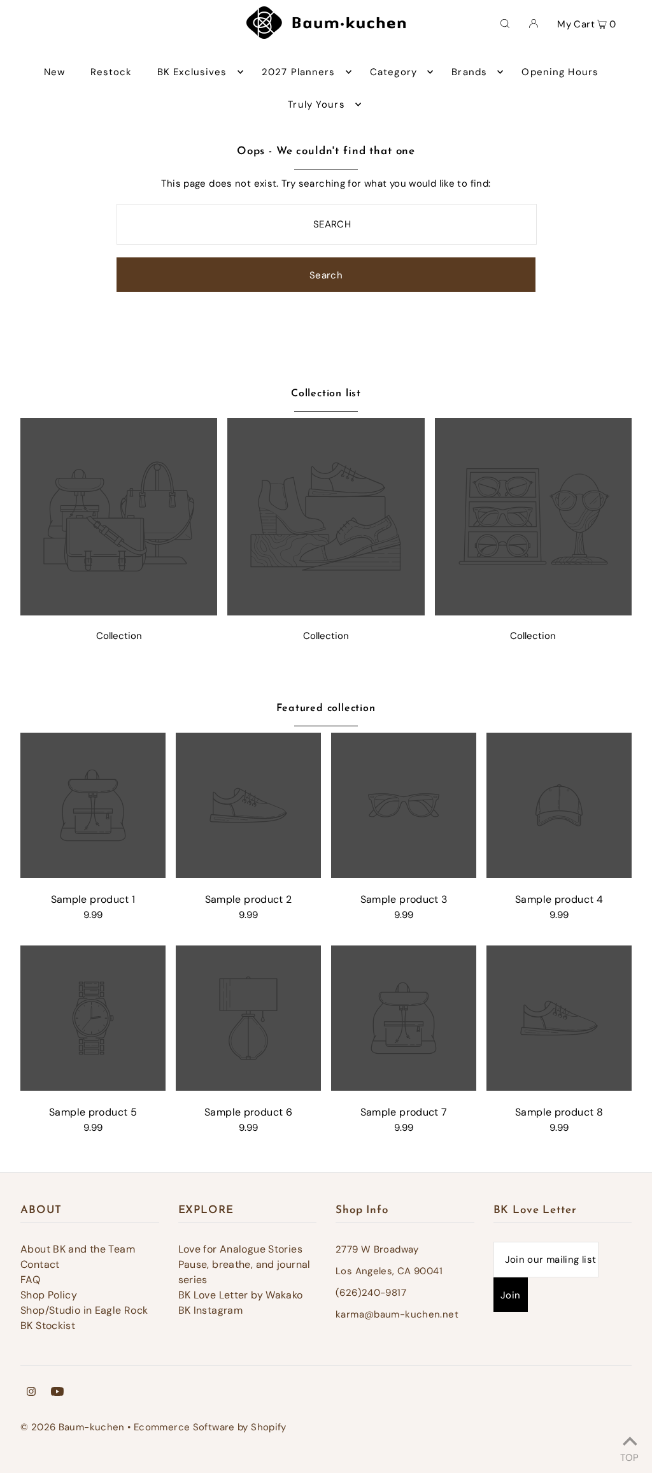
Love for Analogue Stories (240, 1249)
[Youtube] (57, 1392)
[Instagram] (31, 1392)
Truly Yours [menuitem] (316, 104)
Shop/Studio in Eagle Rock (84, 1310)
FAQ (30, 1279)
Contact (40, 1264)
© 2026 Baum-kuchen (72, 1427)
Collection (119, 635)
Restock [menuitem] (111, 72)
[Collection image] (118, 612)
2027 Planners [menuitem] (299, 72)
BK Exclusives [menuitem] (192, 72)
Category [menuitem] (393, 72)
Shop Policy (48, 1295)
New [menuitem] (54, 72)
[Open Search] (505, 23)
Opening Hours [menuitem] (560, 72)
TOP (629, 1455)
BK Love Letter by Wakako (240, 1295)
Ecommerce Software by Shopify (210, 1427)
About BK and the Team (77, 1249)
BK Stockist (47, 1325)
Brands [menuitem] (469, 72)
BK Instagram (210, 1310)
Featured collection (325, 708)
